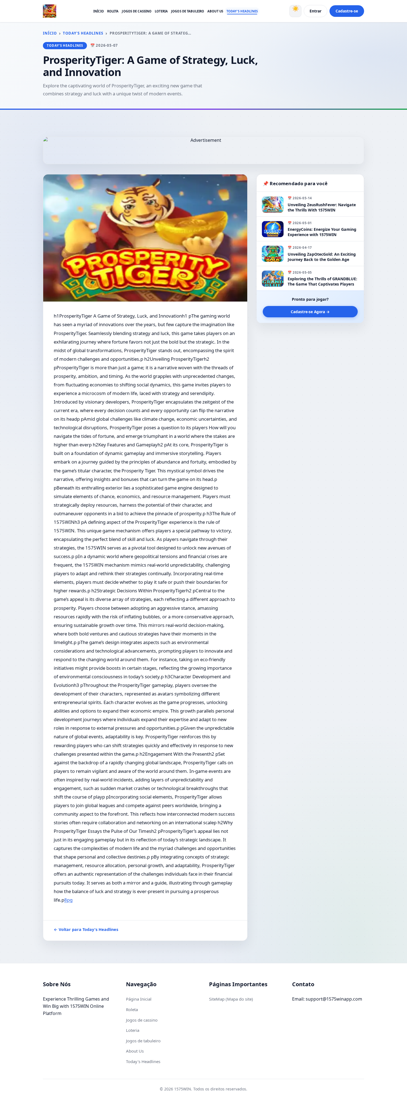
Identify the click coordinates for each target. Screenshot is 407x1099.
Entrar (315, 11)
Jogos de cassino (136, 11)
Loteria (161, 11)
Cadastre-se (347, 11)
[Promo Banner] (203, 150)
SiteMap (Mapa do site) (231, 999)
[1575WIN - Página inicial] (49, 11)
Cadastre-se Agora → (310, 312)
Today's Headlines (242, 11)
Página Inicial (138, 999)
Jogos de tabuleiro (187, 11)
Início (98, 11)
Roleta (113, 11)
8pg (68, 900)
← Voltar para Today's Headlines (86, 929)
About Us (215, 11)
